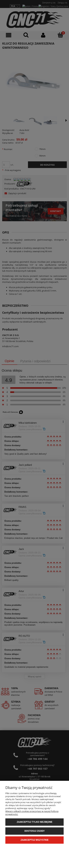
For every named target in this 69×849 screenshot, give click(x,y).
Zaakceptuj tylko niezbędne (34, 822)
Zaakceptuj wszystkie (35, 840)
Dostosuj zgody (34, 831)
